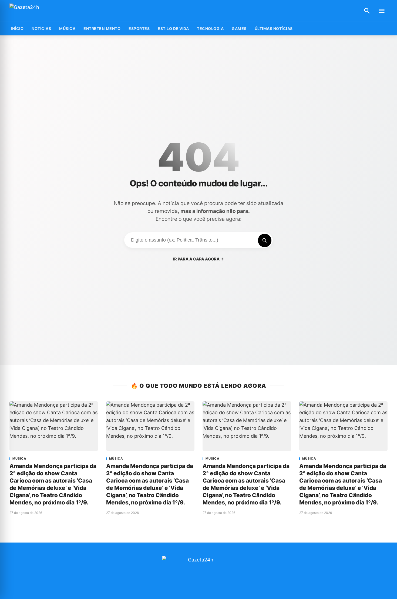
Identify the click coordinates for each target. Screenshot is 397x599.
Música (67, 28)
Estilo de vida (173, 28)
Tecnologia (210, 28)
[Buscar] (367, 11)
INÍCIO (17, 28)
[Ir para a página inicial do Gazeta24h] (43, 11)
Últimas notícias (274, 28)
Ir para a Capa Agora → (198, 259)
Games (239, 28)
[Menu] (382, 11)
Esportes (139, 28)
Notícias (41, 28)
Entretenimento (101, 28)
